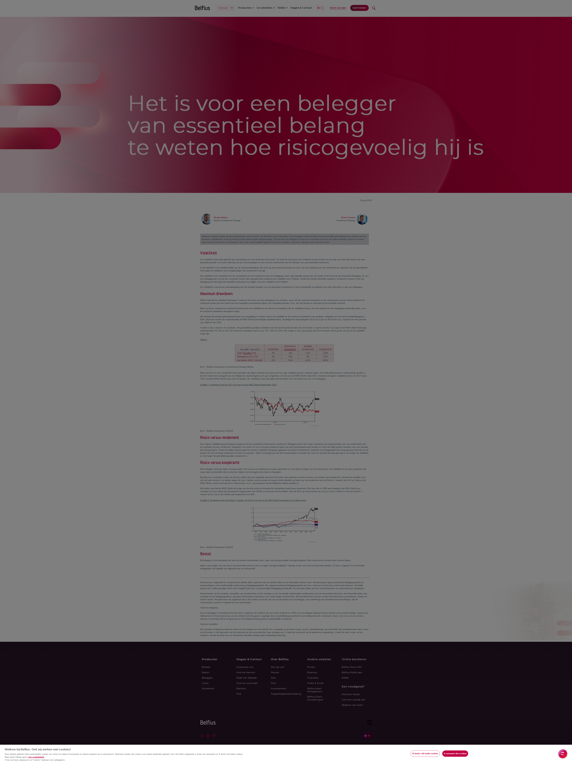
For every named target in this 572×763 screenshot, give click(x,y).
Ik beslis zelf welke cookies (425, 753)
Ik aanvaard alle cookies (455, 753)
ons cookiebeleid (36, 757)
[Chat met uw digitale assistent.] (562, 753)
